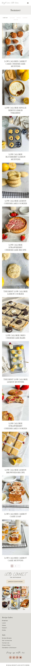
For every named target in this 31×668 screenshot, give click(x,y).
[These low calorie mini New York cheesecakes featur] (15, 604)
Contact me (5, 643)
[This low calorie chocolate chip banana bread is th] (24, 604)
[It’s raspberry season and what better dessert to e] (24, 592)
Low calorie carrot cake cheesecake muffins (15, 63)
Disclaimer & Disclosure (9, 647)
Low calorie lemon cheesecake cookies (15, 202)
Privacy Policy (6, 645)
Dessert (4, 628)
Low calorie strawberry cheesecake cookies (15, 426)
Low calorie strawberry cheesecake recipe (15, 247)
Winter (16, 19)
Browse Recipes (7, 638)
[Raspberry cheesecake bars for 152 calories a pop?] (15, 592)
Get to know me (7, 640)
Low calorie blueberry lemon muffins (15, 157)
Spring (19, 17)
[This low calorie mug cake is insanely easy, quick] (6, 604)
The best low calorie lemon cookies (15, 292)
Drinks (4, 630)
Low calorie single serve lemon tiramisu (15, 110)
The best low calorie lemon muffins (15, 380)
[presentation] (15, 40)
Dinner (4, 625)
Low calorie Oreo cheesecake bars (15, 336)
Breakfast (5, 620)
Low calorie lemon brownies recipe (15, 471)
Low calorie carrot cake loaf (15, 515)
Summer (25, 17)
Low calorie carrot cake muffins (15, 559)
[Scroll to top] (29, 662)
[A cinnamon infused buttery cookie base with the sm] (6, 592)
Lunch (4, 623)
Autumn (12, 17)
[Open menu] (27, 3)
